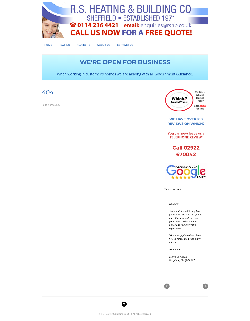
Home (48, 45)
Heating (64, 45)
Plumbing (83, 45)
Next (205, 286)
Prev (167, 286)
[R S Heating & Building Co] (125, 35)
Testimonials (172, 189)
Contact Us (125, 45)
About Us (103, 45)
